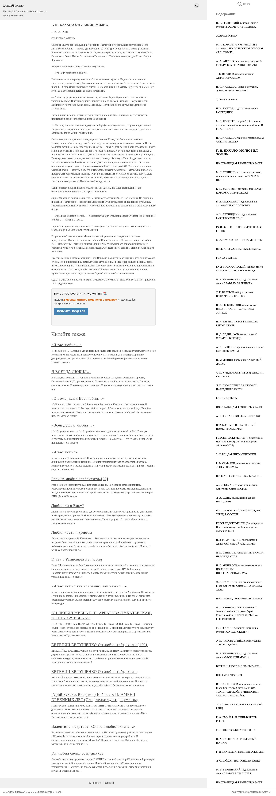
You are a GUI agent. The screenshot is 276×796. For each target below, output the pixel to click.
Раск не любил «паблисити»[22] (79, 478)
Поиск (243, 4)
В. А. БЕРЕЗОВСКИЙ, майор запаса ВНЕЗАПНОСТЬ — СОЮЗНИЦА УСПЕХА (236, 308)
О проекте (95, 782)
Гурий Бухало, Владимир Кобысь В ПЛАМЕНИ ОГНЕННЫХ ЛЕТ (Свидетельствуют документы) (94, 697)
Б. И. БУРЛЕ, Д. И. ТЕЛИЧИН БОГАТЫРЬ (240, 751)
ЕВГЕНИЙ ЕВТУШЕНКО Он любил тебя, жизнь (94, 671)
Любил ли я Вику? (67, 505)
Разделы (109, 782)
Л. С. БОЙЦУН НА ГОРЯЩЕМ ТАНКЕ (238, 760)
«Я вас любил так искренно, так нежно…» (89, 585)
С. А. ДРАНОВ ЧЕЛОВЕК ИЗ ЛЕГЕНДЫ (239, 239)
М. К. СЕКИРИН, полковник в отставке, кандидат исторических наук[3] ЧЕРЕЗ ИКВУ (238, 175)
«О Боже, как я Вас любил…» (77, 398)
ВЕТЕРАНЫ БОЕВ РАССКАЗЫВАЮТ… (239, 248)
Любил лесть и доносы (71, 532)
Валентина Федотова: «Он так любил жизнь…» (93, 726)
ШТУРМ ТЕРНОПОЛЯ (229, 675)
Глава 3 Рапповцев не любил (76, 559)
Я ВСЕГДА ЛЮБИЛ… (71, 371)
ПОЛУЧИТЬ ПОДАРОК (71, 311)
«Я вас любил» (64, 451)
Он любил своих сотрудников (77, 753)
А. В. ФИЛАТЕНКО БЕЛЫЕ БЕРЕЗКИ (238, 416)
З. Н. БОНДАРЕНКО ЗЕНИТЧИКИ (236, 454)
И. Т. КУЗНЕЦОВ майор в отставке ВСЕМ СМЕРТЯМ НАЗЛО (33, 792)
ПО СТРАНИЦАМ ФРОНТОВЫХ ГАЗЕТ (239, 163)
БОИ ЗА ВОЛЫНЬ (226, 257)
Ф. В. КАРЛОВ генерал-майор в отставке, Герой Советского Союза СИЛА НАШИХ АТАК (239, 585)
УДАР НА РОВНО (226, 35)
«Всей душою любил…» (72, 425)
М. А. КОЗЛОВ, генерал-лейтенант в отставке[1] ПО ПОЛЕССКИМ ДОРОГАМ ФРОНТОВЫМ (239, 48)
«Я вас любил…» (66, 344)
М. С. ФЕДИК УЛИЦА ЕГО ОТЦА (235, 730)
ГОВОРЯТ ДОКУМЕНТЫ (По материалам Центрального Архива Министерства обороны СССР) (239, 441)
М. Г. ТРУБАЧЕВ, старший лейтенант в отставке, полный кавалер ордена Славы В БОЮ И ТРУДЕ (239, 124)
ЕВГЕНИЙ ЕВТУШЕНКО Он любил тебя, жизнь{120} (99, 644)
